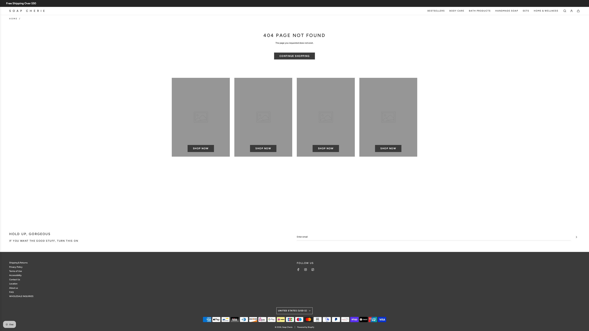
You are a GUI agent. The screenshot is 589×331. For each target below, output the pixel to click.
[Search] (564, 11)
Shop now (201, 148)
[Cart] (578, 11)
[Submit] (576, 237)
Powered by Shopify (305, 327)
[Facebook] (298, 269)
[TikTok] (312, 269)
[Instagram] (305, 269)
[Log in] (571, 11)
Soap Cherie (28, 11)
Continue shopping (294, 56)
